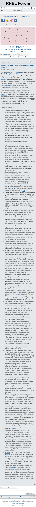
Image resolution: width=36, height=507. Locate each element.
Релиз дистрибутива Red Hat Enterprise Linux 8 (18, 50)
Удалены (7, 452)
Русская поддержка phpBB (18, 503)
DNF (26, 110)
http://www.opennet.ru (14, 483)
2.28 (23, 190)
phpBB (14, 501)
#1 (1, 69)
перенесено (15, 132)
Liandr (2, 60)
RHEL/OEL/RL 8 (17, 47)
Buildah (32, 425)
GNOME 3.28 (16, 174)
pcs (11, 436)
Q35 (30, 366)
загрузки (3, 79)
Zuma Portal (20, 500)
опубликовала (16, 72)
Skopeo (13, 428)
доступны (24, 78)
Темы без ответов (5, 13)
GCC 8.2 (16, 188)
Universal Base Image (14, 467)
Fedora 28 (4, 94)
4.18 (6, 186)
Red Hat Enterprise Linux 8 (9, 74)
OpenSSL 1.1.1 (14, 294)
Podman (16, 427)
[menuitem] (5, 8)
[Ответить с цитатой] (30, 61)
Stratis (28, 256)
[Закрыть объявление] (33, 28)
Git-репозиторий (6, 85)
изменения (11, 107)
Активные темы (14, 13)
